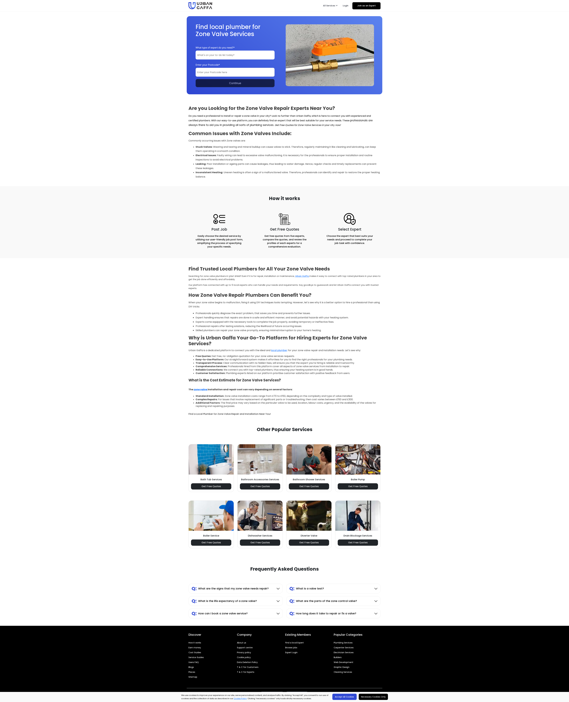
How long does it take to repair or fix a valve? (322, 613)
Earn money (194, 647)
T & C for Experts (245, 672)
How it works (194, 642)
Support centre (245, 647)
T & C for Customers (247, 667)
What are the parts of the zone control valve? (323, 601)
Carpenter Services (344, 647)
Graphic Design (341, 667)
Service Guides (196, 657)
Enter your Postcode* (208, 64)
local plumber (279, 350)
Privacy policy (244, 652)
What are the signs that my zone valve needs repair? (230, 588)
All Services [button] (329, 5)
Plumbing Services (343, 642)
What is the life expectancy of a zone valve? (224, 601)
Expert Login (291, 652)
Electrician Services (344, 652)
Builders (338, 657)
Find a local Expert (294, 642)
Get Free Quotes (211, 486)
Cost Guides (194, 652)
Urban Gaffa (302, 276)
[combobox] (235, 55)
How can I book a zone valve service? (220, 613)
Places (191, 672)
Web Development (343, 662)
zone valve (201, 389)
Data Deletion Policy (247, 662)
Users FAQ (193, 662)
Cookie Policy (240, 698)
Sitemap (192, 676)
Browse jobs (291, 647)
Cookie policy (244, 657)
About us (241, 642)
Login (345, 5)
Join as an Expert (366, 5)
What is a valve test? (306, 588)
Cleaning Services (343, 672)
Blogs (191, 667)
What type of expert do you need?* (215, 47)
